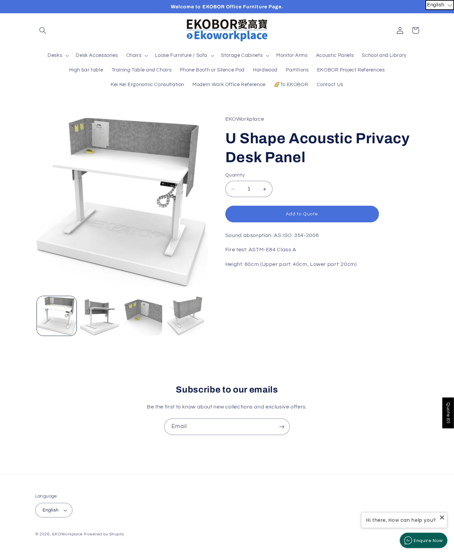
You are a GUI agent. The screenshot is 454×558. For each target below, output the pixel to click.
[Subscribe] (281, 426)
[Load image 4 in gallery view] (185, 316)
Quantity (235, 175)
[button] (43, 30)
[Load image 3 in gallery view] (143, 316)
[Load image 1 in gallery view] (56, 316)
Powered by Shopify (104, 534)
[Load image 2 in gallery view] (99, 316)
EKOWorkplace (67, 534)
